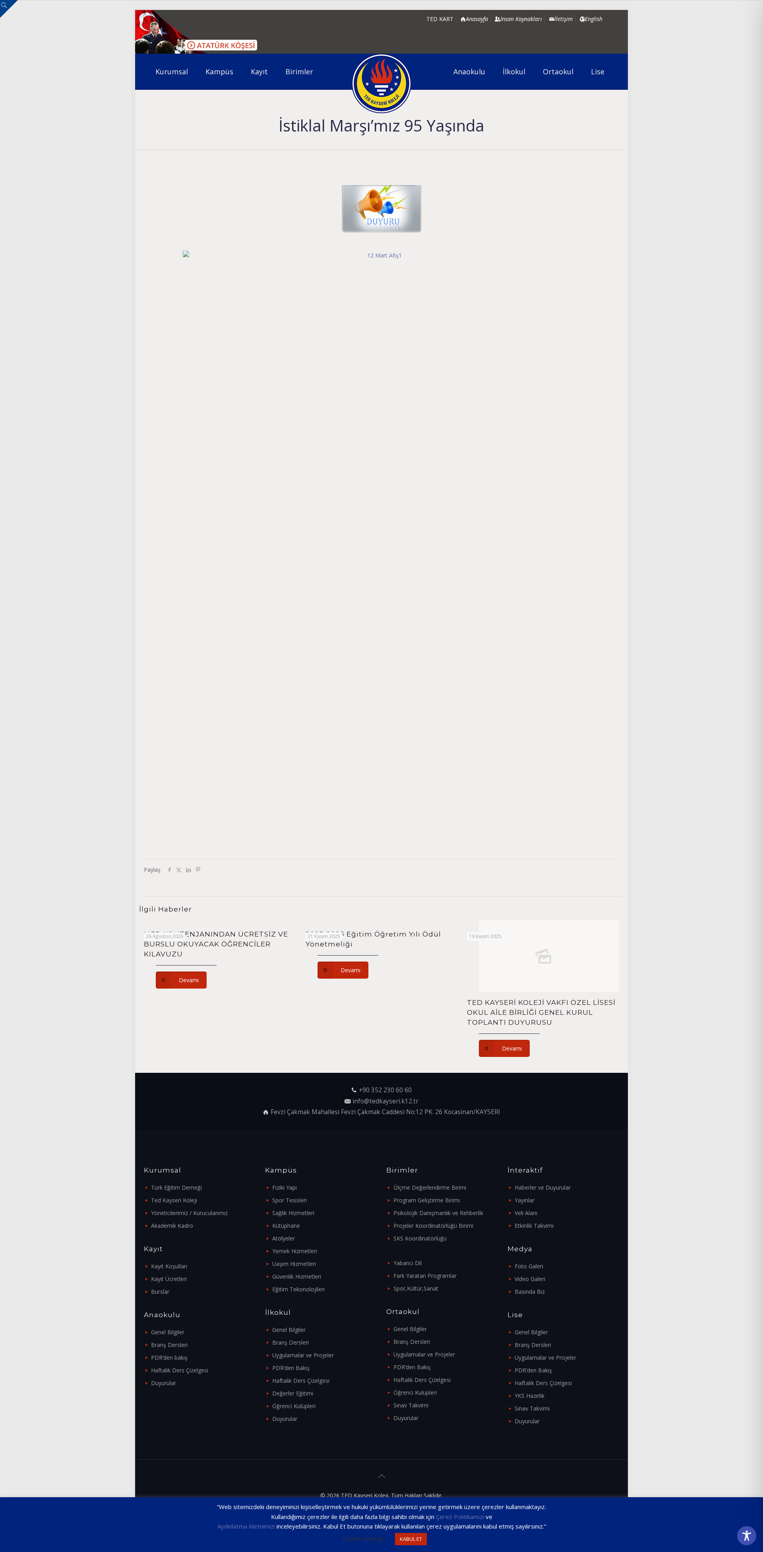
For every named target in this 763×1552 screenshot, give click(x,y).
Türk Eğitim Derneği (176, 1187)
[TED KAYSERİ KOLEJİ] (381, 83)
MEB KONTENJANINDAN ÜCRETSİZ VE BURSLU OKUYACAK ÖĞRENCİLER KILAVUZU (216, 944)
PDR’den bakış (169, 1357)
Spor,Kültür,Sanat (415, 1288)
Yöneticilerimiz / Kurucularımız (189, 1213)
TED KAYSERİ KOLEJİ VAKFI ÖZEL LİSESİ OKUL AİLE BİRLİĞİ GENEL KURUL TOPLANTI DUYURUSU (541, 1012)
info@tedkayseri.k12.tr (385, 1101)
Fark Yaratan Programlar (425, 1275)
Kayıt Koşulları (169, 1266)
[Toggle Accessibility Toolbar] (746, 1535)
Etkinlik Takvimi (534, 1225)
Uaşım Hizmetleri (294, 1264)
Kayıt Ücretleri (169, 1279)
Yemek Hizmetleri (294, 1251)
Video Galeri (530, 1279)
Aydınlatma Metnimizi (246, 1526)
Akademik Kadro (172, 1225)
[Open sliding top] (9, 9)
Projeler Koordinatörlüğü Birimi (433, 1225)
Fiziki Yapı (284, 1187)
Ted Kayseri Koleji (174, 1200)
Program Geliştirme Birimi (426, 1200)
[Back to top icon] (381, 1476)
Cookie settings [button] (364, 1538)
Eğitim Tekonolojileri (298, 1289)
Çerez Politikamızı (460, 1517)
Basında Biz (530, 1291)
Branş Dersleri (169, 1345)
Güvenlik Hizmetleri (296, 1276)
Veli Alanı (526, 1213)
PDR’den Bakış (291, 1368)
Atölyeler (283, 1238)
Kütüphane (286, 1225)
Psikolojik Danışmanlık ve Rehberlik (438, 1213)
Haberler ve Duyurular (543, 1187)
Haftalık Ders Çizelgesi (179, 1370)
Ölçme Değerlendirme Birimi (429, 1187)
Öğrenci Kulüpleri (294, 1406)
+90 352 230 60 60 (385, 1090)
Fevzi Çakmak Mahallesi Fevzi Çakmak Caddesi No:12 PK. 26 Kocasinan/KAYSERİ (385, 1112)
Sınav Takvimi (410, 1405)
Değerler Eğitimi (292, 1393)
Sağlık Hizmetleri (293, 1213)
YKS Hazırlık (529, 1395)
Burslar (160, 1291)
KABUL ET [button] (411, 1538)
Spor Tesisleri (289, 1200)
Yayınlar (524, 1200)
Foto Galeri (529, 1266)
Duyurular (163, 1383)
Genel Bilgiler (167, 1332)
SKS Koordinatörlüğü (420, 1238)
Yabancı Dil (407, 1263)
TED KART (439, 19)
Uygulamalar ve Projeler (303, 1355)
